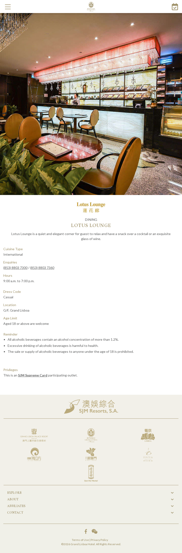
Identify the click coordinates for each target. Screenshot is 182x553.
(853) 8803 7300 (15, 268)
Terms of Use (80, 540)
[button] (8, 7)
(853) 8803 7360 (42, 268)
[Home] (91, 7)
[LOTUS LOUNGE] (91, 104)
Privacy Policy (99, 540)
